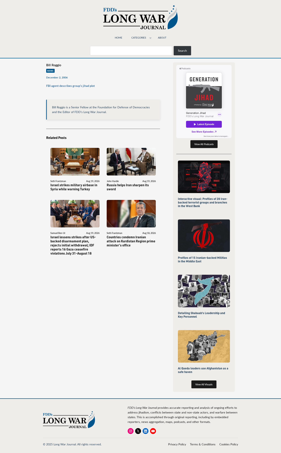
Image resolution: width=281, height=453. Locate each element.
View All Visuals (204, 384)
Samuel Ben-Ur (57, 233)
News (50, 70)
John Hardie (113, 181)
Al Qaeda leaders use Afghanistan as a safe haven (203, 370)
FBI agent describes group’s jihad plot (70, 86)
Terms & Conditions (202, 444)
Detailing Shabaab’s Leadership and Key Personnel (201, 314)
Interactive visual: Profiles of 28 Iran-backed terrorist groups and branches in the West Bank (202, 202)
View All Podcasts (204, 144)
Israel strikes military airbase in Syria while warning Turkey (73, 187)
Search (182, 51)
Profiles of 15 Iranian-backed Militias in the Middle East (202, 259)
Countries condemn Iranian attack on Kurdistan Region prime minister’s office (131, 241)
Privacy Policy (177, 444)
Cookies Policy (228, 444)
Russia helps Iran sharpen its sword (128, 187)
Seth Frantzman (58, 181)
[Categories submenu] (150, 38)
